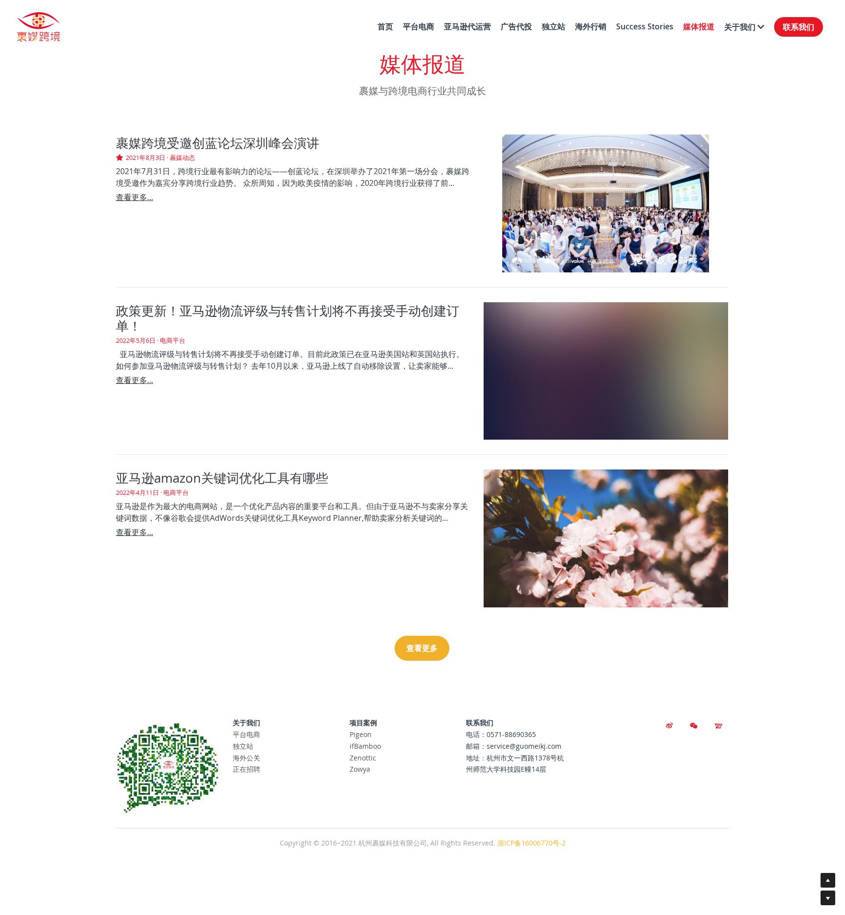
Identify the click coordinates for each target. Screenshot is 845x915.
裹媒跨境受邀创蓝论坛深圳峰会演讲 (217, 143)
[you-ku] (718, 725)
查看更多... (134, 197)
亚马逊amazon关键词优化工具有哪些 (222, 478)
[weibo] (669, 725)
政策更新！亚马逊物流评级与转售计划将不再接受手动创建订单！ (287, 318)
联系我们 (798, 27)
